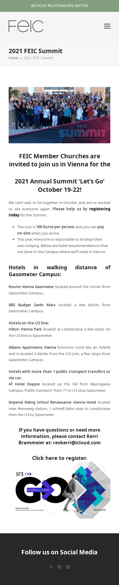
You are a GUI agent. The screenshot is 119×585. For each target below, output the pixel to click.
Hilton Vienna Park (25, 329)
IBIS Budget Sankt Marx (32, 304)
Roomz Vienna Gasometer (31, 286)
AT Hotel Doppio (24, 384)
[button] (107, 26)
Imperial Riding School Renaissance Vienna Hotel (52, 402)
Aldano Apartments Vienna (32, 347)
